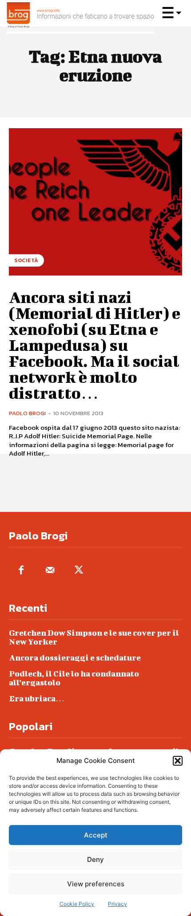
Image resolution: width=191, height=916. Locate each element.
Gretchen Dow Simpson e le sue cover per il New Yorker (94, 637)
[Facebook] (21, 570)
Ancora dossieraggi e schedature (75, 657)
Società (26, 260)
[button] (177, 760)
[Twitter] (79, 570)
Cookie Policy (77, 903)
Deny (95, 859)
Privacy (117, 903)
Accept (95, 835)
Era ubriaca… (36, 698)
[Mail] (50, 570)
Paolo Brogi (27, 413)
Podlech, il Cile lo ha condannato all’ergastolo (74, 678)
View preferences (95, 884)
